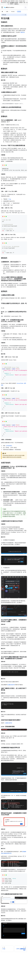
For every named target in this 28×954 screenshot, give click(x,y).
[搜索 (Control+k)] (25, 7)
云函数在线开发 (11, 684)
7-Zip (9, 199)
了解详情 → (16, 4)
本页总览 (4, 14)
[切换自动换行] (23, 165)
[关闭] (27, 2)
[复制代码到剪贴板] (25, 165)
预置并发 (22, 32)
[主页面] (2, 12)
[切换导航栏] (2, 7)
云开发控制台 (9, 445)
